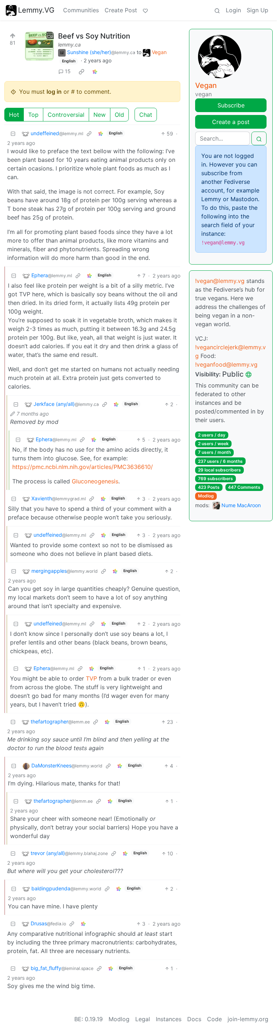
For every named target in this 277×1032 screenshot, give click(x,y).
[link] (81, 71)
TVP (91, 678)
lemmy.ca (69, 44)
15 (68, 71)
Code (214, 1019)
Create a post (231, 121)
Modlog (206, 496)
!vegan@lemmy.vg (220, 280)
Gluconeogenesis (95, 481)
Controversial (66, 114)
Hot (14, 114)
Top (33, 114)
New (99, 114)
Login (233, 10)
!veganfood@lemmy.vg (226, 364)
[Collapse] (13, 133)
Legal (142, 1019)
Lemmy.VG (36, 10)
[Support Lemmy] (145, 10)
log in (54, 91)
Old (119, 114)
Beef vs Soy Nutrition (94, 36)
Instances (168, 1019)
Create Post (121, 10)
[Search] (217, 10)
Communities (81, 10)
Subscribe (231, 105)
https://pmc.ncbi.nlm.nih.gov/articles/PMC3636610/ (82, 466)
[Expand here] (39, 46)
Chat (145, 114)
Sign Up (257, 10)
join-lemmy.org (248, 1019)
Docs (194, 1019)
